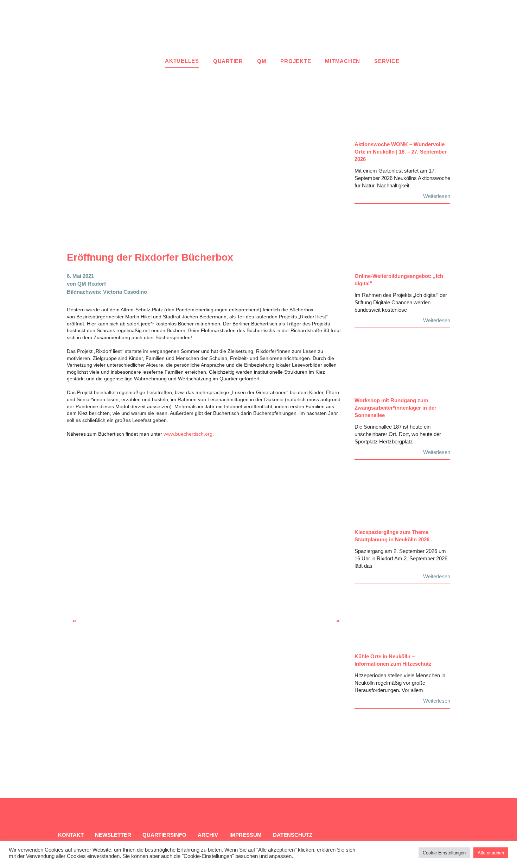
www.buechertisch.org (188, 434)
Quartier (228, 61)
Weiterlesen (436, 196)
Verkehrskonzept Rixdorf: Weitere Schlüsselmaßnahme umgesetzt (317, 622)
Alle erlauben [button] (491, 852)
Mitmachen (342, 61)
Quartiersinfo (164, 835)
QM (262, 61)
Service (386, 61)
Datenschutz (292, 835)
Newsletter (113, 835)
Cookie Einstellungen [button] (444, 852)
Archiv (208, 835)
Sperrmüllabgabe (81, 622)
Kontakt (71, 835)
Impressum (245, 835)
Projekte (295, 61)
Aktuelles (182, 61)
